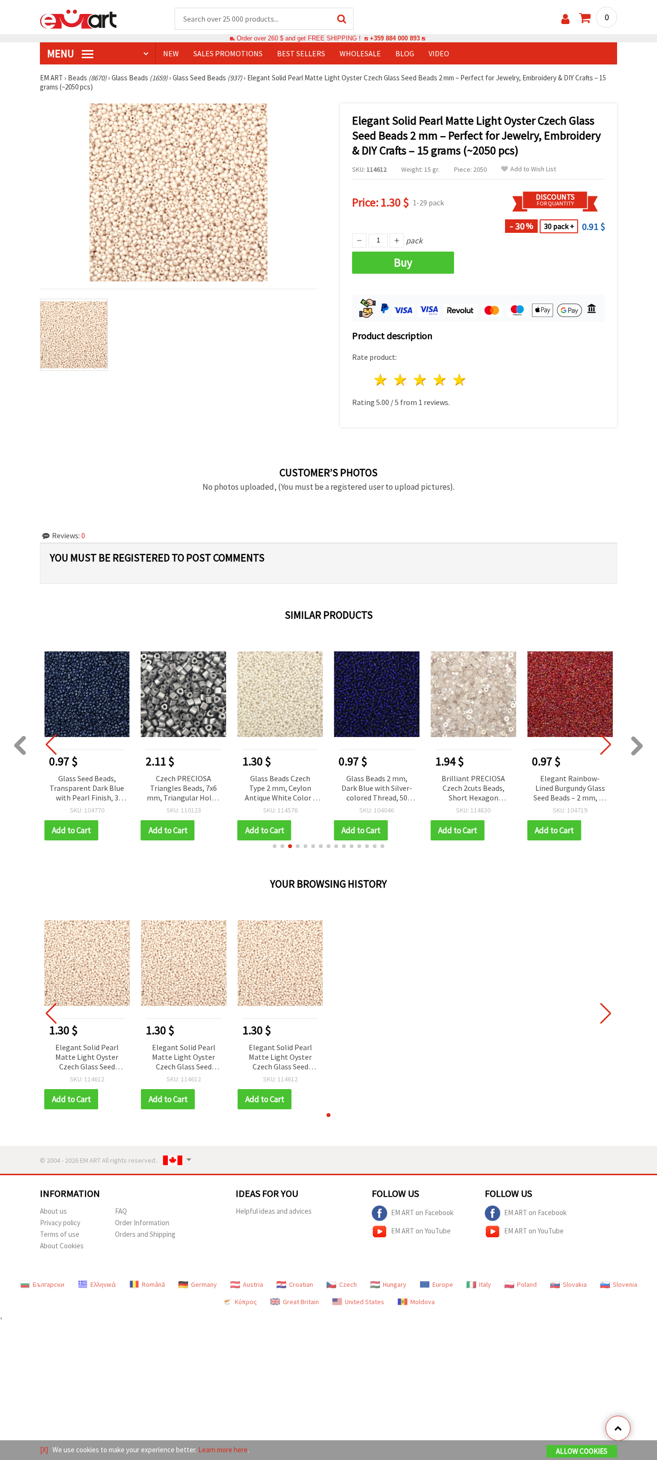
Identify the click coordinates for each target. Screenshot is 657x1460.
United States (364, 1301)
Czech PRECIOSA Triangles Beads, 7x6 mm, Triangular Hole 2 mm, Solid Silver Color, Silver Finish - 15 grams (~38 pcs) (183, 789)
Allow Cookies (581, 1451)
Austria (253, 1284)
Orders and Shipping (145, 1234)
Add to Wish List (533, 169)
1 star (381, 380)
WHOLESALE (360, 53)
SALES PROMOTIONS (228, 53)
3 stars (420, 380)
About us (53, 1211)
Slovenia (625, 1284)
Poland (527, 1284)
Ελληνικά (103, 1284)
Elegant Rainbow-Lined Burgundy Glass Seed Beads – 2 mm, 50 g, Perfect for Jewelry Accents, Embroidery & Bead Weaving (570, 789)
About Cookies (62, 1245)
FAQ (121, 1211)
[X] (44, 1449)
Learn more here (223, 1449)
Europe (442, 1284)
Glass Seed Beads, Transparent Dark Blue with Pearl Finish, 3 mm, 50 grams (87, 789)
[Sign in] (565, 19)
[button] (275, 846)
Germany (204, 1284)
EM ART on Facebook (422, 1212)
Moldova (422, 1301)
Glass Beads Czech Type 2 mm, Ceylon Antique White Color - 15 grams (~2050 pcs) (280, 789)
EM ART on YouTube (421, 1230)
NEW (171, 53)
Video (439, 53)
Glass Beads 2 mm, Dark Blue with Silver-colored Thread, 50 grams (376, 789)
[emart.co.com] (78, 18)
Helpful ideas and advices (274, 1211)
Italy (485, 1284)
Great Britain (301, 1301)
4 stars (440, 380)
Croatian (301, 1284)
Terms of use (59, 1234)
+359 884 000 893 (395, 38)
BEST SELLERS (301, 53)
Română (153, 1284)
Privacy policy (60, 1222)
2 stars (401, 380)
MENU (61, 53)
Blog (404, 53)
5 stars (459, 380)
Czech (348, 1284)
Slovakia (575, 1284)
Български (48, 1284)
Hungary (394, 1284)
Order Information (142, 1222)
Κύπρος (246, 1301)
